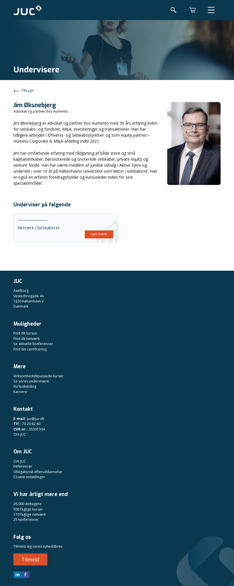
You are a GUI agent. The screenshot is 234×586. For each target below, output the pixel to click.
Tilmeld (30, 559)
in (17, 574)
